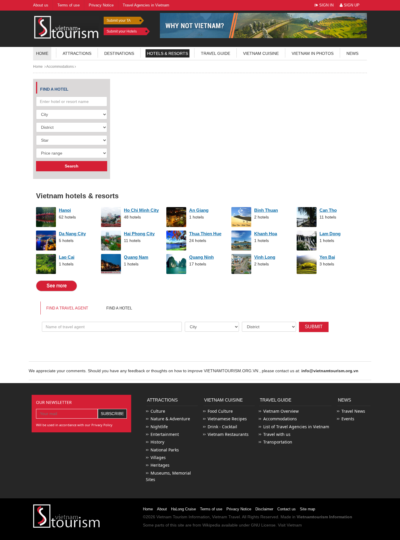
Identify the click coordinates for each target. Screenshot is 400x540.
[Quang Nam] (111, 264)
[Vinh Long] (241, 264)
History (157, 442)
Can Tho (328, 210)
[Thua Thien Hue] (176, 240)
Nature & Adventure (170, 418)
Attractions (77, 53)
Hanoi (65, 210)
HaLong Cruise (183, 509)
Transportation (277, 442)
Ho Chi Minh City (141, 210)
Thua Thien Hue (205, 233)
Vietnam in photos (313, 53)
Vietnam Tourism (171, 516)
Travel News (353, 411)
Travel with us (276, 434)
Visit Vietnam (290, 525)
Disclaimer (264, 509)
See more (57, 285)
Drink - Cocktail (222, 426)
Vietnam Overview (281, 411)
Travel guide (215, 53)
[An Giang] (176, 217)
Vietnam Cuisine (261, 53)
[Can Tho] (307, 217)
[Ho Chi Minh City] (111, 217)
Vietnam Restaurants (228, 434)
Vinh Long (264, 257)
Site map (307, 509)
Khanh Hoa (265, 233)
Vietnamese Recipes (227, 418)
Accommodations (60, 67)
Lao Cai (66, 257)
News (352, 53)
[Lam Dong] (307, 240)
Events (347, 418)
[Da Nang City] (46, 240)
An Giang (198, 210)
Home (42, 53)
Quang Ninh (201, 257)
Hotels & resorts (167, 53)
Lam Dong (330, 233)
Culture (158, 411)
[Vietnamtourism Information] (66, 26)
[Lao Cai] (46, 264)
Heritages (160, 465)
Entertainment (165, 434)
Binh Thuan (266, 210)
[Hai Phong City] (111, 240)
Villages (158, 457)
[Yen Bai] (307, 264)
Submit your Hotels (122, 31)
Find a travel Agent (67, 308)
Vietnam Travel (226, 516)
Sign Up (351, 5)
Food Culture (220, 411)
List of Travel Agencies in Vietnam (296, 426)
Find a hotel (119, 308)
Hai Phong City (139, 233)
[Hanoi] (46, 217)
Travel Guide (275, 399)
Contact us (286, 509)
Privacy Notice (238, 509)
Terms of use (211, 509)
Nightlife (159, 426)
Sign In (326, 5)
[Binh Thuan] (241, 217)
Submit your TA (119, 20)
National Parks (165, 450)
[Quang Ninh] (176, 264)
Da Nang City (72, 233)
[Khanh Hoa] (241, 240)
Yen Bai (327, 257)
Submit (314, 326)
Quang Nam (136, 257)
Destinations (119, 53)
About (162, 509)
